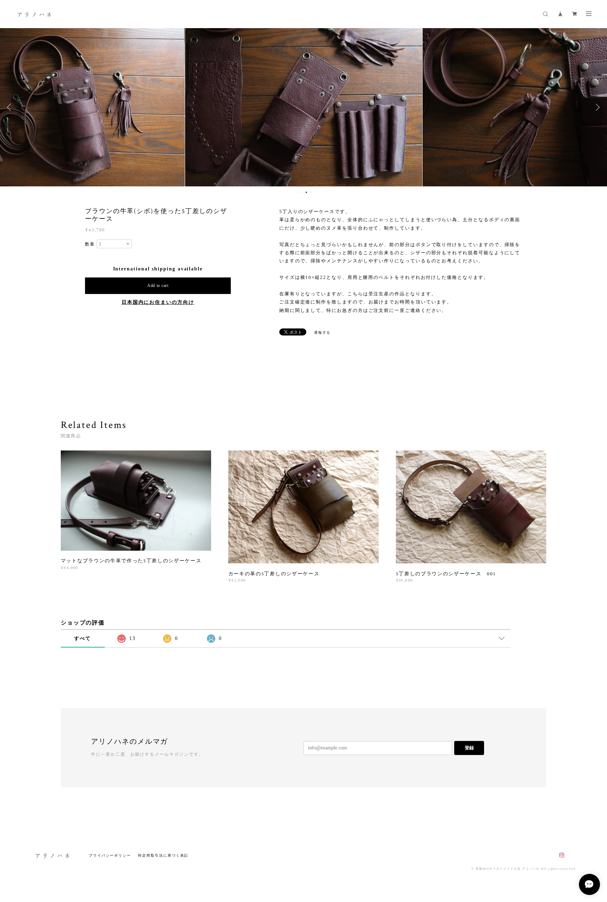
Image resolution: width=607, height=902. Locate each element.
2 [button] (301, 192)
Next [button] (596, 107)
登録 (469, 747)
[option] (303, 107)
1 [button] (297, 192)
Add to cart (158, 285)
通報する (322, 332)
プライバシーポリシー (110, 855)
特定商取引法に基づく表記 (163, 855)
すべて (82, 638)
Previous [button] (10, 107)
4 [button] (311, 192)
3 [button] (306, 192)
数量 (90, 244)
